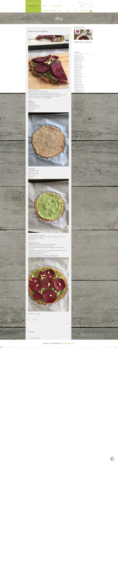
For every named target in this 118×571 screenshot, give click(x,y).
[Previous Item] (76, 35)
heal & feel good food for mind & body (33, 6)
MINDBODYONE (33, 3)
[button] (91, 11)
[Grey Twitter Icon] (77, 119)
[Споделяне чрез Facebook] (29, 319)
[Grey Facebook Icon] (43, 6)
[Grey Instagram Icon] (45, 6)
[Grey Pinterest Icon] (83, 119)
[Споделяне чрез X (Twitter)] (32, 319)
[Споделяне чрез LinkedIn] (35, 319)
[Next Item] (114, 459)
